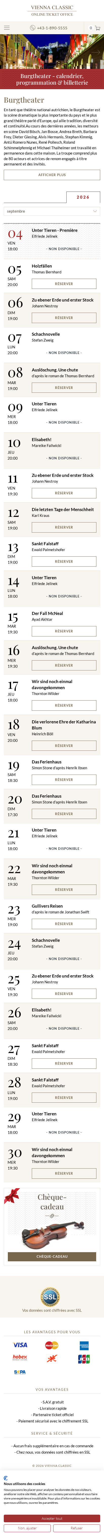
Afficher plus (52, 175)
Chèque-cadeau (52, 1201)
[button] (8, 51)
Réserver (64, 284)
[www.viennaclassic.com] (52, 10)
